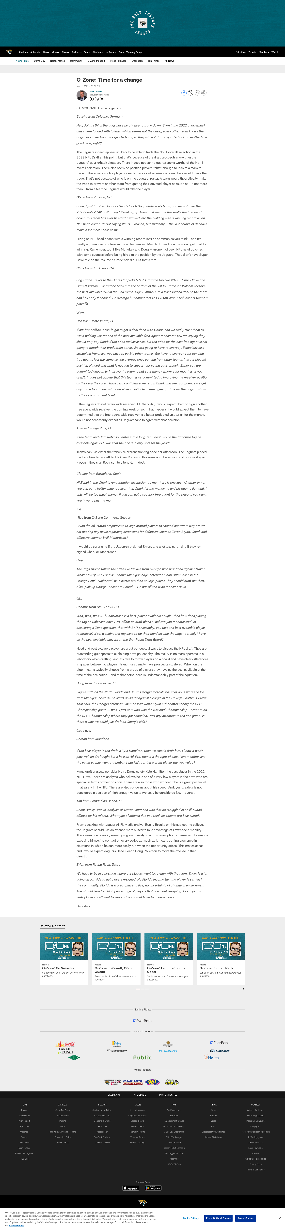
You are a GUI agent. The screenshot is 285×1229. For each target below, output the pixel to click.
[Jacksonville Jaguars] (142, 1203)
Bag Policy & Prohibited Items (62, 1132)
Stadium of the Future (102, 1110)
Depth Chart (24, 1126)
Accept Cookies (246, 1218)
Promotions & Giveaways (174, 1126)
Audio (213, 1126)
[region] (142, 1218)
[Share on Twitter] (190, 94)
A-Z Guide (102, 1126)
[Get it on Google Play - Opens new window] (153, 1190)
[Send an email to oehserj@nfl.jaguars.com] (102, 99)
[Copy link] (203, 93)
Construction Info (102, 1115)
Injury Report (24, 1121)
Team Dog (24, 1159)
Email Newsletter (255, 1148)
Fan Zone (174, 1115)
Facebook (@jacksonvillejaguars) (255, 1132)
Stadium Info (63, 1115)
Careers (255, 1153)
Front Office (24, 1142)
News (213, 1110)
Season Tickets (137, 1121)
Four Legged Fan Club (174, 1153)
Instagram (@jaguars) (255, 1121)
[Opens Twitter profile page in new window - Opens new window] (97, 99)
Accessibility (102, 1132)
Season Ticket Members (174, 1148)
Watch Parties (63, 1142)
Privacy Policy (256, 1164)
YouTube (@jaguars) (255, 1115)
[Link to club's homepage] (9, 52)
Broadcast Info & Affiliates (213, 1132)
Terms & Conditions (256, 1169)
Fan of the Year (174, 1142)
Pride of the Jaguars (24, 1153)
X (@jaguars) (255, 1126)
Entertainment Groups (174, 1121)
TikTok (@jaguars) (255, 1137)
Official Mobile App (255, 1110)
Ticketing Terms (137, 1137)
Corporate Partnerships (255, 1159)
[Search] (238, 52)
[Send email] (197, 94)
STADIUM (102, 1104)
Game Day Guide (62, 1110)
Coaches (24, 1132)
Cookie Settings (191, 1218)
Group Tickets (137, 1126)
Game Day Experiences (174, 1132)
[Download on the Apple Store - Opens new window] (130, 1188)
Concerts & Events (102, 1121)
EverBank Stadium (102, 1137)
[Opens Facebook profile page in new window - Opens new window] (92, 99)
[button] (138, 989)
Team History (24, 1148)
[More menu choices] (145, 52)
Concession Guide (63, 1137)
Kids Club (174, 1159)
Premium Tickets (137, 1132)
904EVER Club (174, 1164)
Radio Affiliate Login (213, 1137)
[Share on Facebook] (184, 94)
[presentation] (244, 989)
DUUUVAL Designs (174, 1137)
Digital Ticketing (137, 1142)
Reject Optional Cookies (218, 1218)
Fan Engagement (174, 1110)
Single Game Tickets (137, 1115)
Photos (213, 1115)
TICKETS (137, 1104)
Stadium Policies (102, 1142)
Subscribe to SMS (256, 1142)
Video (213, 1121)
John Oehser (96, 91)
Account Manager (137, 1110)
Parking (62, 1121)
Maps (62, 1126)
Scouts (24, 1137)
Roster (24, 1110)
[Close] (279, 1218)
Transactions (24, 1115)
